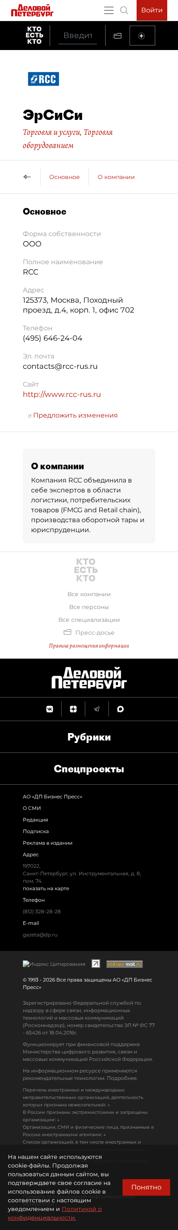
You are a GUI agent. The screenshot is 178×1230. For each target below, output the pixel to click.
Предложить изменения (74, 415)
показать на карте (46, 888)
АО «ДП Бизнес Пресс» (52, 796)
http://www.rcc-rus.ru (62, 394)
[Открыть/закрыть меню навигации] (109, 10)
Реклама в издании (47, 843)
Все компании (89, 594)
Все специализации (89, 619)
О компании (116, 177)
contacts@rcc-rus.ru (60, 366)
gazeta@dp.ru (40, 934)
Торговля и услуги (51, 132)
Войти (152, 10)
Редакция (35, 820)
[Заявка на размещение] (142, 35)
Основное (64, 177)
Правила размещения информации (89, 646)
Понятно (146, 1187)
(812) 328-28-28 (42, 911)
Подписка (36, 831)
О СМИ (32, 808)
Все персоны (89, 607)
